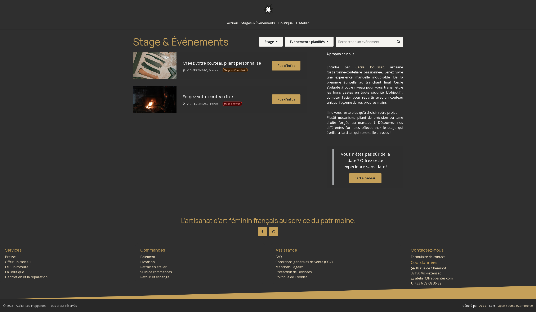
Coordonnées (424, 262)
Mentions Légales (290, 267)
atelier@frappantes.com (433, 278)
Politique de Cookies (291, 277)
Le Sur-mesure (16, 267)
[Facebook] (262, 231)
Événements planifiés (308, 41)
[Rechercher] (398, 42)
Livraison (147, 262)
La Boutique (14, 272)
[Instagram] (273, 231)
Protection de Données (294, 272)
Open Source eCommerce (515, 306)
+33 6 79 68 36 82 (427, 283)
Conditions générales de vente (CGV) (304, 262)
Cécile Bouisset (370, 67)
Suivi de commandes (156, 272)
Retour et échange (154, 277)
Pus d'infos (286, 65)
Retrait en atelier (153, 267)
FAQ (279, 257)
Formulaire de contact (428, 257)
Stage (269, 41)
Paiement (147, 257)
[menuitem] (232, 23)
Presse (10, 257)
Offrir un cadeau (18, 262)
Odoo (482, 306)
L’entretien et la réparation (26, 277)
